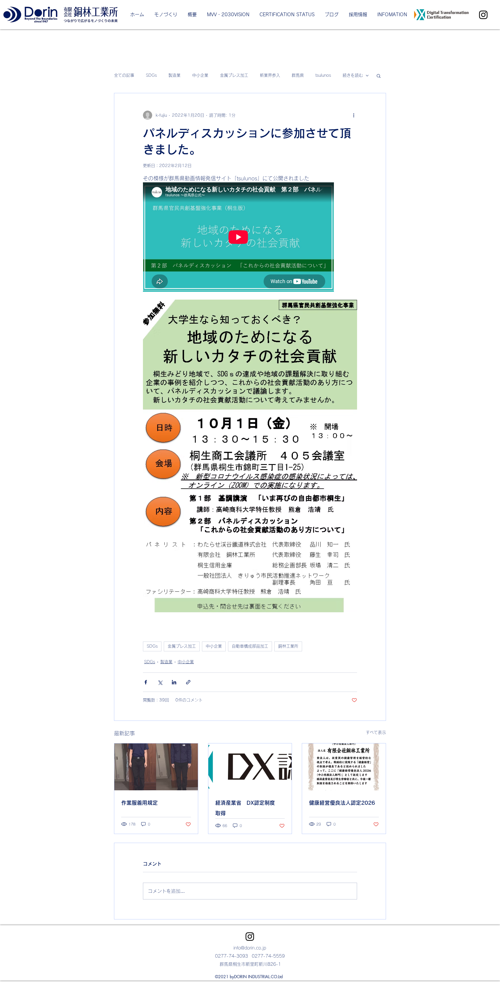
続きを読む (353, 75)
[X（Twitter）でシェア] (160, 682)
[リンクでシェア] (188, 682)
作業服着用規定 (139, 802)
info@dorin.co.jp (250, 948)
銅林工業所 (288, 646)
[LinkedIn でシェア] (174, 682)
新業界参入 (270, 75)
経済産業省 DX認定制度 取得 (247, 808)
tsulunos (323, 75)
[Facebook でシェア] (145, 682)
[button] (378, 75)
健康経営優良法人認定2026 (342, 802)
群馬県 (298, 75)
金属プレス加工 (234, 75)
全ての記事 (124, 75)
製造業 (174, 75)
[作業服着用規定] (156, 766)
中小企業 (200, 75)
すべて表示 (376, 732)
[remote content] (238, 237)
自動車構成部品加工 (250, 646)
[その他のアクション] (353, 115)
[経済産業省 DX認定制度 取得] (250, 766)
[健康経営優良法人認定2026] (344, 766)
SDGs (151, 75)
